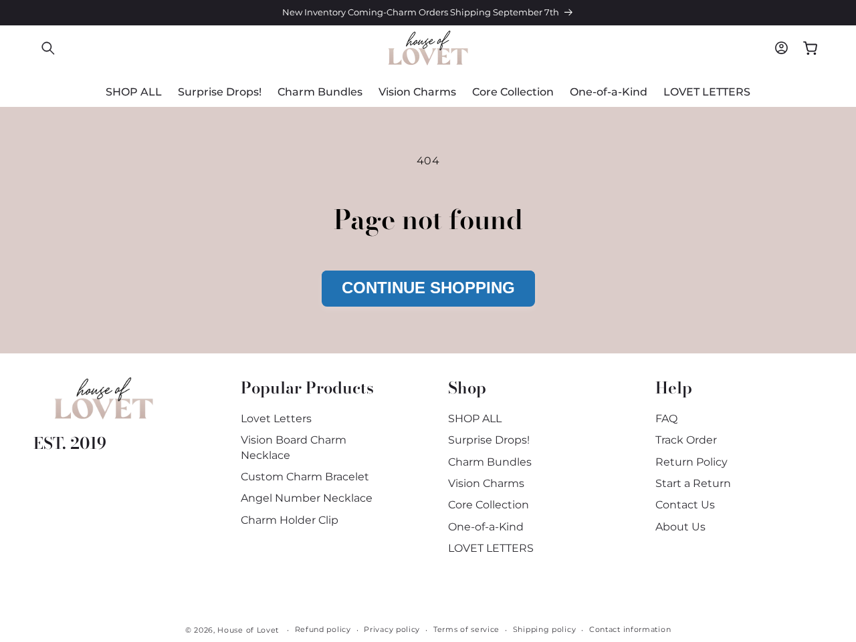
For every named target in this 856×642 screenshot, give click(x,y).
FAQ (666, 418)
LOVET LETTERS (491, 548)
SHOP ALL (475, 418)
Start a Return (693, 483)
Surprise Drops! (489, 440)
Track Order (686, 440)
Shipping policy (544, 629)
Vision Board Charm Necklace (293, 447)
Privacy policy (392, 629)
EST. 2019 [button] (69, 443)
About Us (680, 526)
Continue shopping (428, 288)
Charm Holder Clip (289, 520)
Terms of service (466, 629)
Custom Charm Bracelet (305, 476)
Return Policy (691, 462)
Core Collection (488, 504)
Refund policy (323, 629)
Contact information (630, 629)
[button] (48, 48)
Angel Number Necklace (306, 498)
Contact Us (685, 504)
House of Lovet (248, 630)
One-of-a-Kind (486, 526)
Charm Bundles (490, 462)
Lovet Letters (276, 418)
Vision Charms (486, 483)
